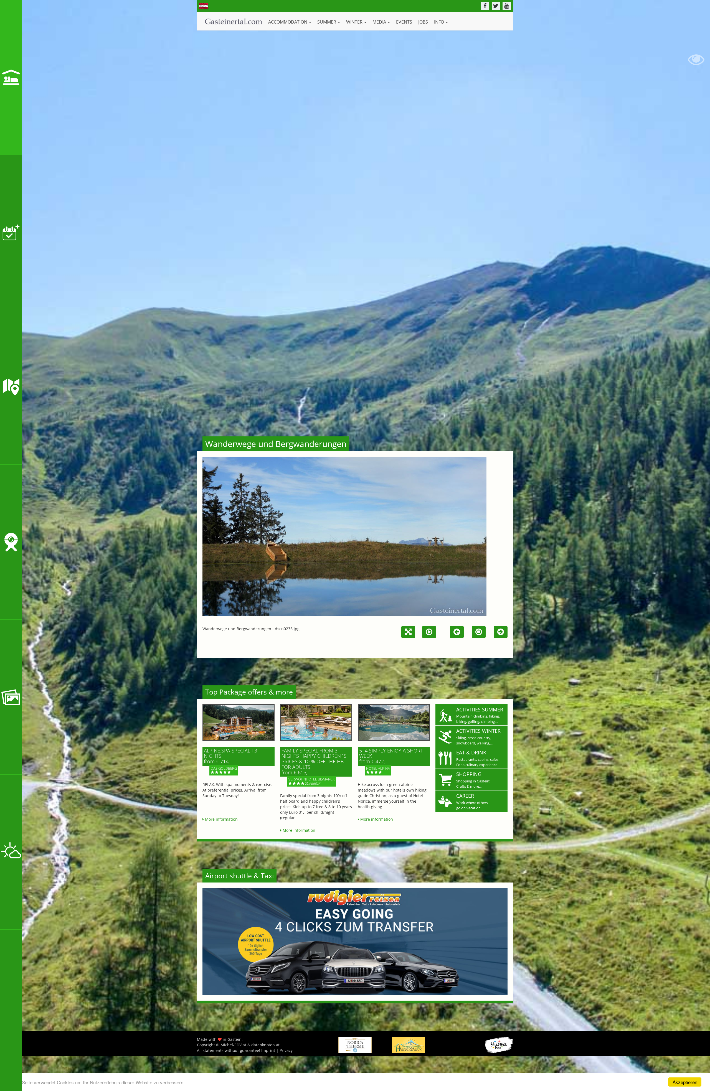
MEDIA (379, 22)
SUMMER (327, 22)
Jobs (423, 22)
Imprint (268, 1050)
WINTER (355, 22)
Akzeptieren (685, 1082)
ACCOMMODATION (288, 22)
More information (221, 819)
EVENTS (404, 22)
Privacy (286, 1050)
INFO (439, 22)
